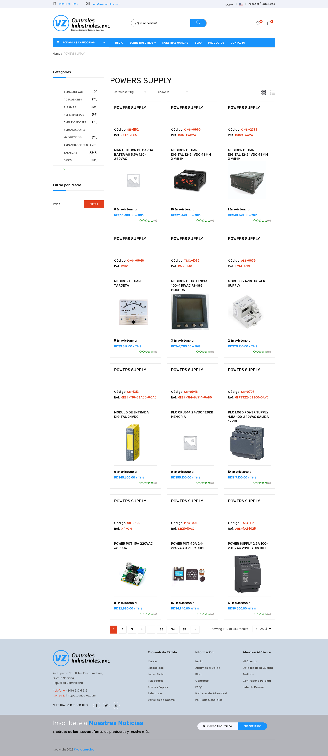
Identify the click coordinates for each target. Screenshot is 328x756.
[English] (241, 4)
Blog (198, 42)
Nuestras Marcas (175, 42)
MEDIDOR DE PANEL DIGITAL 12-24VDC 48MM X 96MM (191, 154)
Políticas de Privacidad (211, 693)
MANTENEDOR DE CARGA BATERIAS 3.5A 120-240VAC (133, 154)
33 (161, 629)
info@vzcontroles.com (105, 4)
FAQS (198, 687)
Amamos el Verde (207, 668)
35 (184, 629)
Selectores (155, 693)
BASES (68, 160)
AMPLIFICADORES (75, 122)
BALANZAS (70, 152)
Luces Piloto (156, 674)
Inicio (119, 42)
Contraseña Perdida (257, 681)
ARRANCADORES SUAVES (80, 145)
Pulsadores (155, 681)
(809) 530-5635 (68, 4)
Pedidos (248, 674)
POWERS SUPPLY (130, 107)
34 (173, 629)
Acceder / (254, 3)
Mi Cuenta (250, 661)
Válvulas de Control (162, 700)
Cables (153, 661)
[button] (269, 24)
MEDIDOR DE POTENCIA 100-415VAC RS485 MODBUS (189, 285)
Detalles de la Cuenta (258, 668)
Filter (94, 204)
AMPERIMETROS (74, 115)
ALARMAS (70, 107)
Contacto (238, 42)
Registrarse (268, 3)
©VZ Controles (84, 749)
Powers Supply (158, 687)
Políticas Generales (208, 700)
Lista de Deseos (253, 687)
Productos (216, 42)
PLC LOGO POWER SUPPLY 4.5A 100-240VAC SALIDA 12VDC (248, 416)
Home (56, 53)
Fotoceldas (156, 668)
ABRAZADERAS (73, 92)
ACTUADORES (73, 99)
